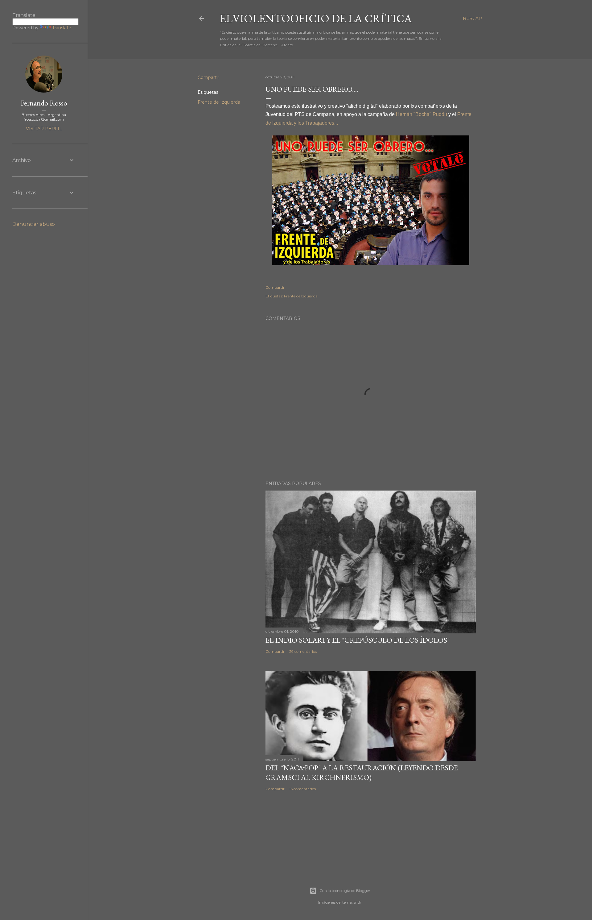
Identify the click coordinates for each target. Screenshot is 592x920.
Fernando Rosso (44, 103)
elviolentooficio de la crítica (316, 18)
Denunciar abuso (33, 224)
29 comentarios (303, 651)
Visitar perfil (44, 128)
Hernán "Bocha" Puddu (421, 114)
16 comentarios (302, 788)
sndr (357, 902)
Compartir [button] (208, 77)
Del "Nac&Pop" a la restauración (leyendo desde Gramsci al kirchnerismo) (361, 772)
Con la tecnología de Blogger (344, 890)
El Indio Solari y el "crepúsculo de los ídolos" (357, 640)
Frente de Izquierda (219, 102)
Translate (61, 28)
